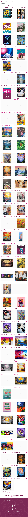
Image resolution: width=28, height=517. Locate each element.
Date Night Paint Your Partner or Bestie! (5, 125)
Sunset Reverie (16, 374)
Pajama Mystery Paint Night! (17, 256)
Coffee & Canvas (16, 217)
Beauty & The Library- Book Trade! (5, 256)
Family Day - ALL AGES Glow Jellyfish (5, 466)
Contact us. (14, 496)
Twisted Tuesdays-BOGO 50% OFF (18, 479)
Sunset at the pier (16, 361)
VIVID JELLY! (15, 243)
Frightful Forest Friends (17, 466)
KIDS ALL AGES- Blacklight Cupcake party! (19, 138)
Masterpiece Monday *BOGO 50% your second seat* (7, 243)
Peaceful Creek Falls (3, 151)
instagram (15, 509)
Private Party (18, 500)
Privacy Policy (10, 511)
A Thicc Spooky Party (16, 400)
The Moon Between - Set (17, 387)
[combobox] (7, 7)
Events (12, 1)
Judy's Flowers (16, 230)
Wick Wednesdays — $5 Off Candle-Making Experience (7, 492)
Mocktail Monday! (3, 479)
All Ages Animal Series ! (3, 230)
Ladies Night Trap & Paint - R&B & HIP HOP (19, 151)
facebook (12, 509)
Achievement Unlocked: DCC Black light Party (6, 112)
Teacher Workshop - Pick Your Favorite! (19, 112)
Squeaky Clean (16, 99)
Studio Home (7, 1)
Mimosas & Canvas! (3, 138)
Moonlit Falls (15, 86)
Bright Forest (2, 387)
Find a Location (8, 500)
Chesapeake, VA (3, 3)
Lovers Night (2, 374)
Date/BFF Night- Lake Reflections (5, 269)
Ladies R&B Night (3, 217)
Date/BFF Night (2, 348)
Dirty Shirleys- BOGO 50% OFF (4, 400)
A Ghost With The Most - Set (4, 361)
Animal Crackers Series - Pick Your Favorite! (19, 20)
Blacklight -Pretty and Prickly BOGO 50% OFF (6, 86)
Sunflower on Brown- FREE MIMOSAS (18, 269)
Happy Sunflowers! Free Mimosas (4, 20)
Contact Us (18, 511)
